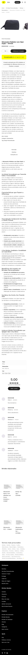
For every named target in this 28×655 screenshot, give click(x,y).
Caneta (21, 550)
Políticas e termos (6, 640)
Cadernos (17, 550)
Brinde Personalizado (6, 38)
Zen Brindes (19, 558)
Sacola (9, 548)
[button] (4, 2)
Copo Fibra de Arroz (15, 556)
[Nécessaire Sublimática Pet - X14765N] (20, 512)
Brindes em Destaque (7, 619)
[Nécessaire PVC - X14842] (8, 512)
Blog (3, 624)
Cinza (6, 373)
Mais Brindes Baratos (7, 606)
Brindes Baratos (6, 617)
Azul (3, 373)
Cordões (4, 601)
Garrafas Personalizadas (8, 571)
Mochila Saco (20, 546)
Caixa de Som (5, 550)
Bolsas (21, 8)
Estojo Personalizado (9, 140)
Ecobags (4, 576)
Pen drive (11, 550)
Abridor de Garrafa (6, 604)
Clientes (4, 622)
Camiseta (22, 548)
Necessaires (5, 10)
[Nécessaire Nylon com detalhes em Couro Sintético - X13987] (8, 477)
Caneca (13, 548)
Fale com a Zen (5, 642)
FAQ (3, 637)
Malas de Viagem (6, 581)
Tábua (3, 554)
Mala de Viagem (12, 546)
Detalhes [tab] (14, 152)
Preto (9, 373)
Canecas (4, 596)
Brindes (3, 544)
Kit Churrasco (19, 552)
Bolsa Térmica (5, 546)
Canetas (4, 591)
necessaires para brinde (8, 255)
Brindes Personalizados (12, 8)
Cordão (18, 544)
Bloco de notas (5, 599)
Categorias (4, 626)
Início (3, 8)
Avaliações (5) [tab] (14, 154)
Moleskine (4, 548)
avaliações (11, 46)
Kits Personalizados (11, 552)
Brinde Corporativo (6, 556)
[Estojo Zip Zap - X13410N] (20, 477)
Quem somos (5, 629)
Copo (18, 548)
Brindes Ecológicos (19, 554)
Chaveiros (4, 594)
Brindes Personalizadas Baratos (8, 558)
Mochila (8, 544)
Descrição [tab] (14, 149)
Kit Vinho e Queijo (10, 554)
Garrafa (3, 552)
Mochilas (4, 568)
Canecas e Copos (6, 573)
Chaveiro (13, 544)
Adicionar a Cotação (18, 51)
